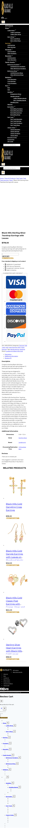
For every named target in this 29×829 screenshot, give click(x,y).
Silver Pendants (11, 53)
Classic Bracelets (15, 129)
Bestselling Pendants (16, 109)
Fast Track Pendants (16, 123)
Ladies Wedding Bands (19, 98)
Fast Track (9, 806)
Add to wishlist (8, 258)
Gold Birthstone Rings (16, 73)
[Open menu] (3, 172)
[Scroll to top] (1, 708)
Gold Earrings (11, 45)
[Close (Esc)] (5, 711)
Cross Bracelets (11, 79)
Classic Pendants (15, 133)
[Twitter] (6, 689)
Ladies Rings (9, 725)
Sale (8, 89)
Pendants (5, 743)
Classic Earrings (14, 131)
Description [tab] (8, 354)
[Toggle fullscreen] (2, 711)
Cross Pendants (11, 83)
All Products (9, 26)
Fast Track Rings (15, 125)
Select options (11, 518)
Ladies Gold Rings (15, 32)
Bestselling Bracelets (16, 110)
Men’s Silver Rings (15, 41)
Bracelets (5, 749)
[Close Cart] (1, 701)
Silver (19, 347)
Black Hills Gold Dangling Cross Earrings (14, 507)
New (8, 87)
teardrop (22, 349)
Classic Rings (14, 135)
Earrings (21, 345)
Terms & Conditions (8, 683)
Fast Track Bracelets (16, 119)
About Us (5, 674)
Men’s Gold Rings (15, 38)
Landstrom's (22, 442)
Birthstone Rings (11, 763)
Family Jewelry (7, 755)
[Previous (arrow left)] (0, 713)
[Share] (3, 711)
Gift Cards (10, 141)
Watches (9, 104)
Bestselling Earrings (16, 112)
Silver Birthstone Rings (16, 75)
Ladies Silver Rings (15, 34)
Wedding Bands (13, 787)
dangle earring (14, 349)
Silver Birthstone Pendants (18, 68)
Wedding (8, 783)
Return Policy (6, 679)
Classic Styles (10, 815)
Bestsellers (9, 796)
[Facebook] (1, 689)
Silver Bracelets (11, 60)
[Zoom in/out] (0, 711)
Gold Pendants (11, 51)
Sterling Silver (23, 438)
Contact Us (6, 678)
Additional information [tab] (11, 356)
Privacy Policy (6, 681)
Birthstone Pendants (12, 758)
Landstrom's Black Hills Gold (14, 351)
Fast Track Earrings (15, 121)
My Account (4, 717)
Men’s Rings (9, 731)
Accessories (10, 139)
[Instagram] (3, 689)
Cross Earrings (11, 81)
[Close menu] (0, 715)
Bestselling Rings (15, 115)
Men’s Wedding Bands (19, 100)
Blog (4, 676)
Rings (4, 723)
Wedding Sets (14, 102)
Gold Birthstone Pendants (17, 66)
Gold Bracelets (11, 58)
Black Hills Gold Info (17, 672)
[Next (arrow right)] (2, 713)
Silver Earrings (11, 47)
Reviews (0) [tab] (8, 358)
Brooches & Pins (12, 137)
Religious (5, 769)
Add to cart (5, 256)
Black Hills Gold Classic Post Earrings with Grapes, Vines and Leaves (15, 604)
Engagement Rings (15, 94)
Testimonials (6, 685)
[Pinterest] (7, 689)
